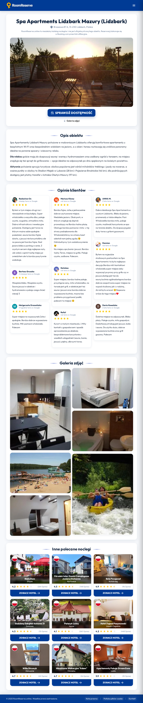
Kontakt (132, 698)
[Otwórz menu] (134, 5)
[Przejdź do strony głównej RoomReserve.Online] (19, 5)
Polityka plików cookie (113, 698)
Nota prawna (91, 698)
